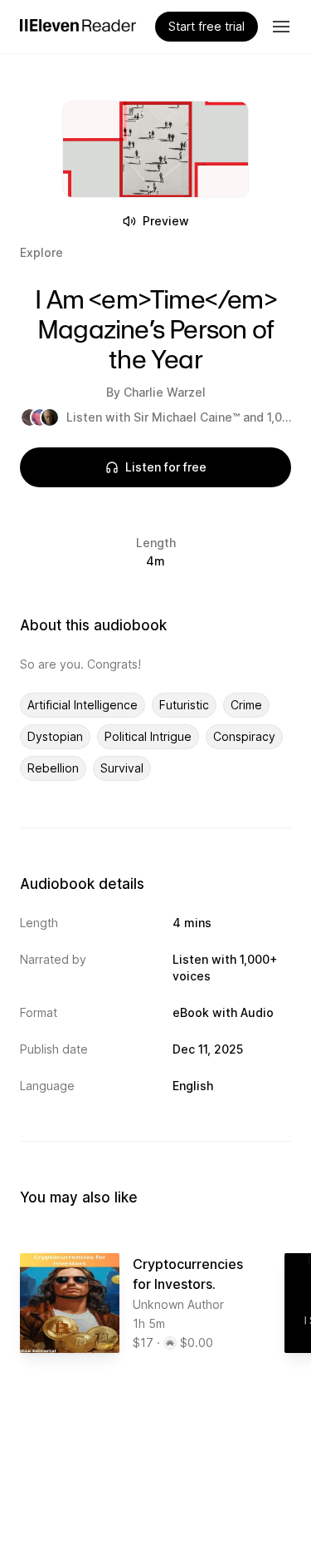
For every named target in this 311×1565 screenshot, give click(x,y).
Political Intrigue (148, 736)
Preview (166, 221)
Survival (121, 768)
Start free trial (206, 26)
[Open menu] (281, 26)
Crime (246, 705)
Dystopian (55, 736)
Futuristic (184, 705)
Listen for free (166, 467)
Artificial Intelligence (82, 705)
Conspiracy (244, 736)
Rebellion (53, 768)
